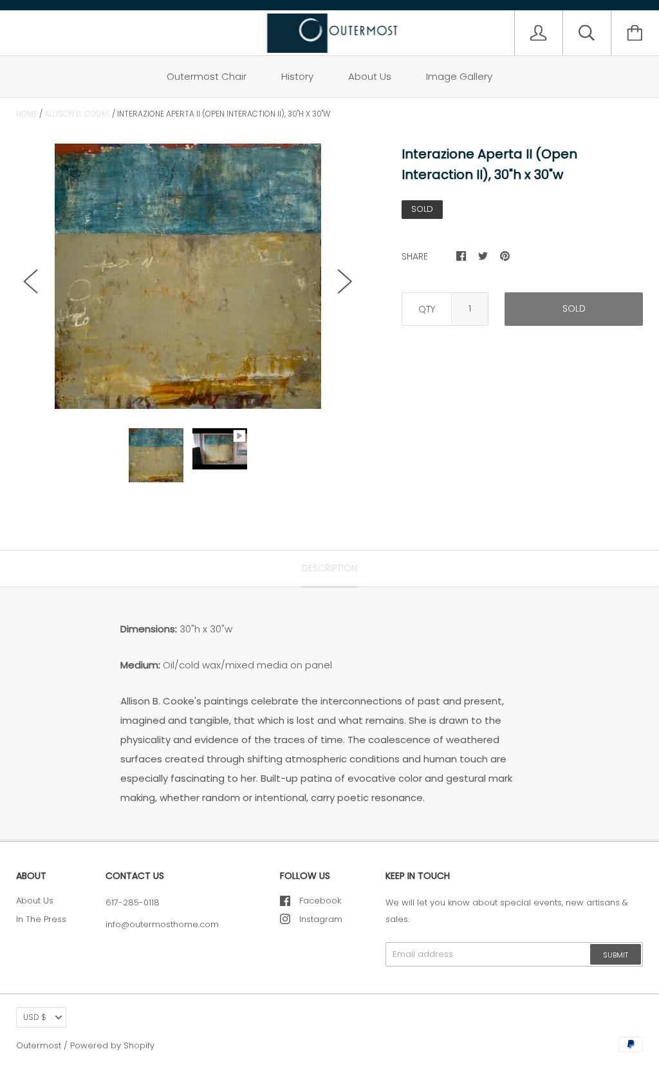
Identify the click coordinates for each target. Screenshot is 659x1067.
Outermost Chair (206, 76)
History (297, 76)
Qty (426, 309)
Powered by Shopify (112, 1045)
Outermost (38, 1045)
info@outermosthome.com (162, 924)
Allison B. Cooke (77, 113)
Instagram (320, 919)
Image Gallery (459, 76)
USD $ (34, 1017)
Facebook (320, 900)
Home (26, 113)
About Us (369, 76)
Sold (574, 308)
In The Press (41, 919)
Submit (615, 955)
